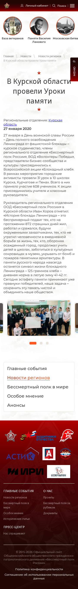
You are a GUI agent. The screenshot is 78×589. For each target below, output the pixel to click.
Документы (50, 513)
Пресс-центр (14, 527)
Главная (8, 56)
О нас (48, 491)
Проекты (48, 497)
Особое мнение (13, 513)
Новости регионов (49, 56)
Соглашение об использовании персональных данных (39, 576)
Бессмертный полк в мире (16, 505)
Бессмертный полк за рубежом (56, 505)
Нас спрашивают (14, 533)
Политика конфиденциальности (39, 569)
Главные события (18, 491)
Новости (26, 56)
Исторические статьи (16, 519)
